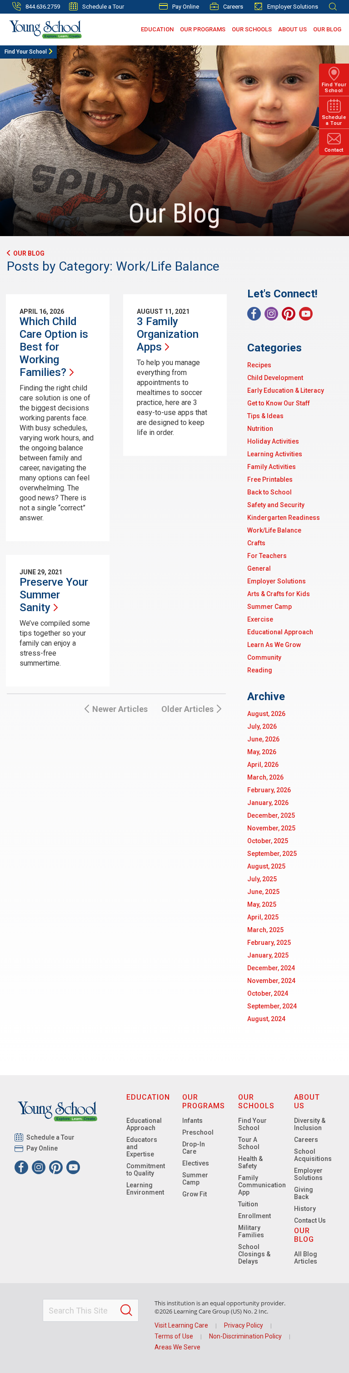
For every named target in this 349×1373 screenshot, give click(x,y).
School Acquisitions (313, 1155)
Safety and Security (275, 505)
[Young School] (45, 29)
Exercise (260, 619)
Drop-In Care (193, 1148)
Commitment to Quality (145, 1169)
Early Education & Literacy (285, 390)
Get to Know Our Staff (278, 403)
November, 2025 (271, 828)
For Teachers (267, 555)
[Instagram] (271, 314)
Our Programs (202, 29)
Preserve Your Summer (54, 595)
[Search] (126, 1310)
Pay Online (185, 6)
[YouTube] (306, 314)
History (305, 1208)
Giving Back (303, 1193)
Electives (195, 1163)
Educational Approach (280, 632)
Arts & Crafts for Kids (278, 594)
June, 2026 (263, 739)
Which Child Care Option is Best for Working (54, 347)
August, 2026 (266, 713)
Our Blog (327, 29)
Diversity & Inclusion (309, 1124)
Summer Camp (269, 606)
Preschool (198, 1132)
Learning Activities (274, 454)
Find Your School (26, 52)
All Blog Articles (305, 1257)
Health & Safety (250, 1162)
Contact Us (310, 1220)
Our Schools (252, 29)
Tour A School (248, 1143)
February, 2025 (269, 942)
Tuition (248, 1204)
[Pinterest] (288, 314)
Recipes (259, 365)
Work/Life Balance (274, 530)
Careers (233, 6)
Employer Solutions (292, 6)
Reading (259, 670)
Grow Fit (194, 1194)
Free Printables (270, 479)
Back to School (269, 492)
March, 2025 (265, 929)
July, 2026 (262, 726)
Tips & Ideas (265, 416)
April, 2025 (263, 917)
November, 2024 (271, 980)
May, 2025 (261, 904)
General (259, 568)
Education (157, 29)
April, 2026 (263, 764)
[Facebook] (254, 314)
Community (264, 657)
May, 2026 (261, 752)
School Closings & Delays (254, 1254)
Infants (192, 1120)
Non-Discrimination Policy (245, 1336)
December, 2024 (271, 968)
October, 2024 (267, 993)
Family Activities (271, 466)
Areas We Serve (177, 1347)
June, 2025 (263, 891)
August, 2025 (266, 866)
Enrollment (254, 1216)
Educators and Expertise (141, 1147)
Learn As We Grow (274, 644)
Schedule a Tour (103, 6)
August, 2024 (266, 1018)
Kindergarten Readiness (283, 517)
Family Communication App (262, 1185)
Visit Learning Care (181, 1325)
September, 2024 (272, 1006)
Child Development (275, 377)
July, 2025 (262, 879)
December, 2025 (271, 815)
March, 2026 (265, 777)
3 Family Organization (168, 334)
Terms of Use (174, 1336)
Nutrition (260, 428)
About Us (292, 29)
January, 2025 (268, 955)
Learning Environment (145, 1188)
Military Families (251, 1231)
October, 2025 (267, 841)
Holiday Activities (273, 441)
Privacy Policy (243, 1325)
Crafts (256, 543)
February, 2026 (269, 790)
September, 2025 (272, 853)
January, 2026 (268, 802)
